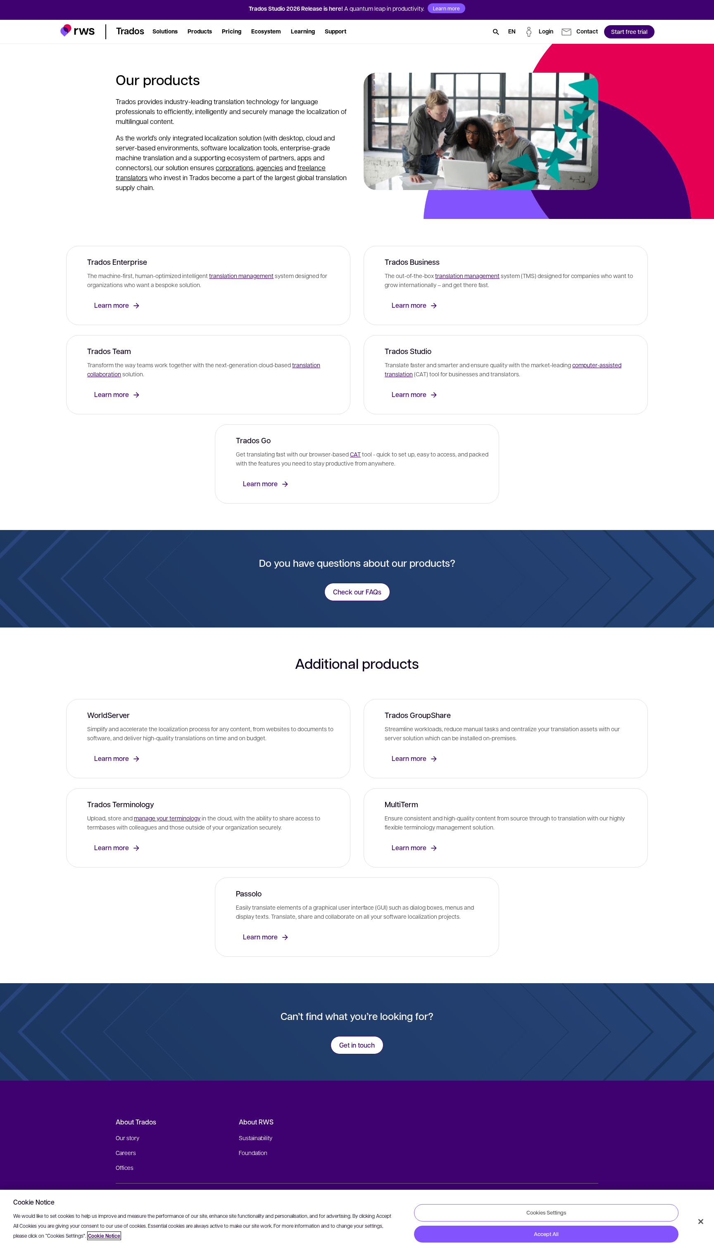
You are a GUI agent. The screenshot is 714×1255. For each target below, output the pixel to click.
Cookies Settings (546, 1212)
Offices (124, 1167)
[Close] (701, 1221)
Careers (126, 1152)
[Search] (496, 32)
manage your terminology (167, 818)
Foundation (253, 1152)
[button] (77, 30)
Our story (127, 1137)
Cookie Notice (104, 1235)
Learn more (446, 8)
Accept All (546, 1234)
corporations (234, 167)
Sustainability (255, 1137)
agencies (269, 167)
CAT (355, 454)
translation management (241, 275)
